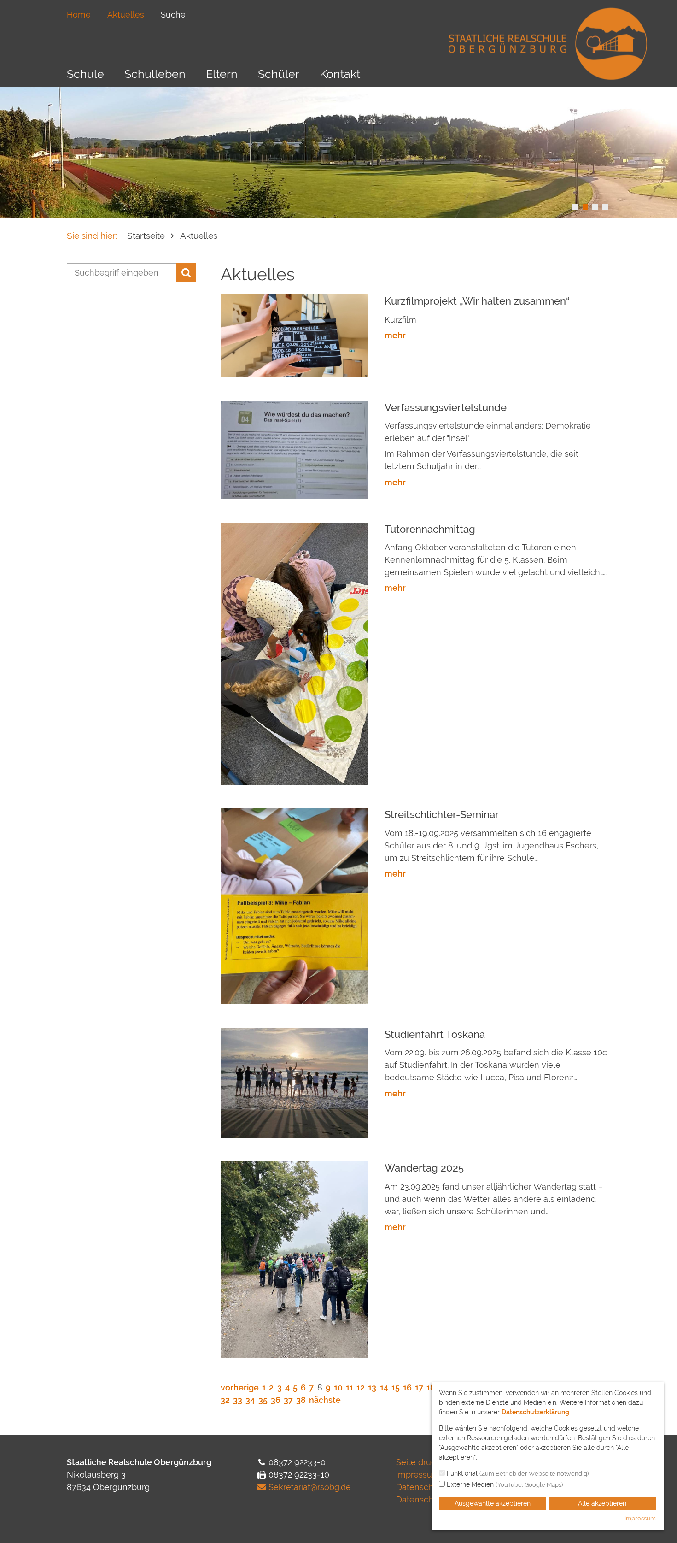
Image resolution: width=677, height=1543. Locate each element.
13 (372, 1387)
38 (301, 1400)
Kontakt (340, 74)
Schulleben (155, 74)
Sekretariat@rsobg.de (309, 1487)
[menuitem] (79, 14)
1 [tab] (575, 207)
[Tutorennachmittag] (294, 653)
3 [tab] (595, 207)
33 (237, 1400)
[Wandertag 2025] (294, 1259)
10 (338, 1387)
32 (225, 1400)
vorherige (240, 1387)
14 (384, 1387)
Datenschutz (420, 1487)
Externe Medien (504, 1484)
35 (263, 1400)
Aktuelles (125, 14)
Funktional (517, 1473)
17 (419, 1387)
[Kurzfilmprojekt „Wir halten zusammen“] (294, 335)
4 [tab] (605, 207)
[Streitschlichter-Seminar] (294, 905)
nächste (325, 1400)
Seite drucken (423, 1462)
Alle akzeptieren (602, 1503)
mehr (395, 335)
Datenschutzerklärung (535, 1412)
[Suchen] (186, 272)
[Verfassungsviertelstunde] (294, 449)
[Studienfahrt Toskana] (294, 1082)
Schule (85, 74)
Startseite (146, 235)
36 (275, 1400)
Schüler (278, 74)
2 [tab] (586, 207)
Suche (173, 14)
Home (79, 14)
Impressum (418, 1474)
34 (250, 1400)
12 (360, 1387)
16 (407, 1387)
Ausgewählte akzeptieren (493, 1503)
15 (395, 1387)
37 (288, 1400)
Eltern (222, 74)
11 (349, 1387)
